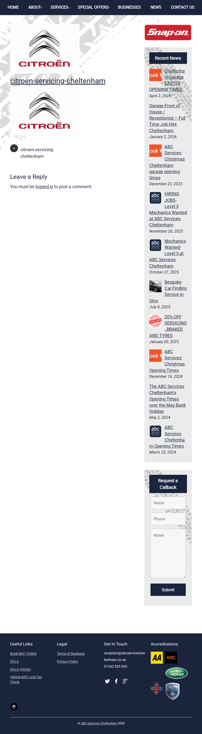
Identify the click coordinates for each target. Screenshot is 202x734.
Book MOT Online (23, 654)
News (156, 7)
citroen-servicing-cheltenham (57, 80)
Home (13, 7)
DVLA (14, 661)
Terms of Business (71, 654)
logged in (44, 186)
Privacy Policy (67, 661)
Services (59, 7)
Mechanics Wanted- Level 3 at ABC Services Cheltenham (167, 254)
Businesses (129, 7)
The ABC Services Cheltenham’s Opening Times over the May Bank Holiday (167, 399)
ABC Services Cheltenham (99, 723)
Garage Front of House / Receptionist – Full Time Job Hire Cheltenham (167, 118)
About (34, 7)
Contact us (182, 7)
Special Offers (93, 7)
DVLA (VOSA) (20, 669)
